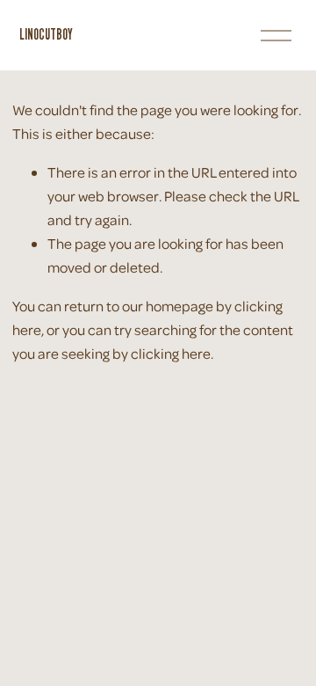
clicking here (171, 353)
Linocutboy (46, 34)
